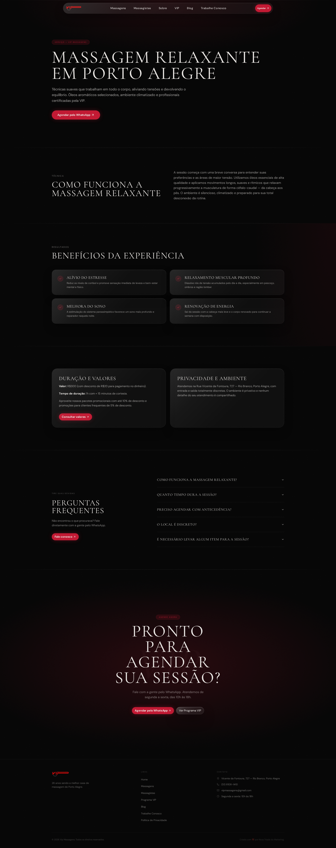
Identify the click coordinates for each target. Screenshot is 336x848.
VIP (177, 8)
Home (144, 779)
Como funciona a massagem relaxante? (197, 480)
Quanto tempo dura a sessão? (187, 495)
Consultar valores (74, 417)
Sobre (163, 8)
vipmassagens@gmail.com (236, 790)
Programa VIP (148, 799)
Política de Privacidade (154, 820)
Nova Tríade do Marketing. (271, 839)
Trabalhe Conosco (213, 8)
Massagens (118, 8)
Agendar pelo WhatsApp (73, 115)
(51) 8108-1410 (229, 784)
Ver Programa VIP (190, 710)
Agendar (261, 8)
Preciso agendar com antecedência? (194, 510)
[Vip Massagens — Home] (73, 8)
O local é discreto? (177, 524)
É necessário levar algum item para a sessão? (203, 539)
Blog (190, 8)
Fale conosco (63, 537)
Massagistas (142, 8)
